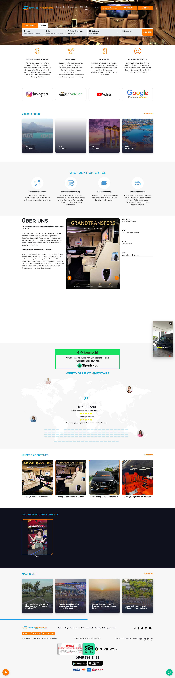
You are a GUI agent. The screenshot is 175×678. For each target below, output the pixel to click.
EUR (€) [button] (143, 2)
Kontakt (97, 7)
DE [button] (150, 2)
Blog (64, 7)
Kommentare (73, 7)
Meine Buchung (145, 8)
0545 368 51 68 (87, 657)
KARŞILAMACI (49, 633)
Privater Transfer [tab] (29, 25)
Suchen (147, 32)
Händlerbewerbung (110, 9)
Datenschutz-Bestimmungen (123, 638)
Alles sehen (148, 113)
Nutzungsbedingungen (146, 640)
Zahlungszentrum (108, 628)
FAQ (81, 7)
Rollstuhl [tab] (43, 25)
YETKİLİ (27, 633)
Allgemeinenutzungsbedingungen (143, 638)
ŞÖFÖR (37, 633)
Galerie (58, 7)
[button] (69, 278)
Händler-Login (130, 8)
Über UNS (87, 8)
